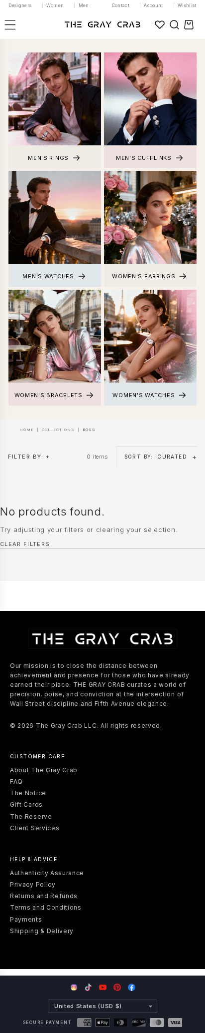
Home (26, 430)
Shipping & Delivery (42, 931)
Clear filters (25, 543)
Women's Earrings (144, 276)
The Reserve (31, 816)
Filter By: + (29, 456)
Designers (19, 5)
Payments (26, 919)
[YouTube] (102, 987)
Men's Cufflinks (144, 158)
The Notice (28, 793)
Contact (121, 5)
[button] (174, 24)
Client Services (34, 828)
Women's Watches (143, 395)
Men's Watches (48, 276)
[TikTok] (88, 987)
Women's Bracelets (48, 395)
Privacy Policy (33, 884)
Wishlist (187, 5)
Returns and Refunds (44, 896)
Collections (58, 430)
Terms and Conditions (46, 907)
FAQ (16, 781)
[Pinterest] (117, 987)
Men (84, 5)
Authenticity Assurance (47, 873)
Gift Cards (26, 804)
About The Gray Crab (44, 770)
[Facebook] (131, 987)
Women (55, 5)
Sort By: (155, 457)
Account (153, 5)
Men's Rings (48, 158)
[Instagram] (74, 988)
